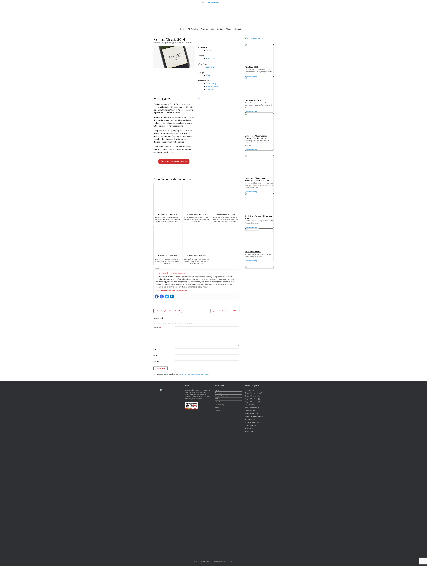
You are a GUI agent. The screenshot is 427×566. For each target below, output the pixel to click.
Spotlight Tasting (250, 422)
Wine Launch (249, 431)
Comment (157, 328)
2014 (208, 75)
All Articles (193, 29)
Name (156, 350)
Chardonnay (211, 83)
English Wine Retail (251, 399)
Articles (247, 390)
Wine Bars (248, 428)
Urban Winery (250, 425)
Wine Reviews (220, 402)
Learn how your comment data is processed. (195, 374)
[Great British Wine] (213, 12)
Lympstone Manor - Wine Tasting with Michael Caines (257, 179)
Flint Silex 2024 (251, 67)
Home (182, 29)
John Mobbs (177, 43)
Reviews (204, 29)
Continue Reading (251, 76)
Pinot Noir (210, 89)
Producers (218, 393)
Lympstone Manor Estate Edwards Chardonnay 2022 (256, 137)
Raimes (209, 50)
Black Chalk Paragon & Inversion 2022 (258, 217)
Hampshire (210, 58)
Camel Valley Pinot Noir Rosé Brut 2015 (167, 311)
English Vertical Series (252, 393)
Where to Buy (217, 29)
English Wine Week (251, 402)
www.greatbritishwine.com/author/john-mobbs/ (171, 290)
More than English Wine (253, 416)
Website (156, 362)
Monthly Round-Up (221, 396)
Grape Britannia (250, 408)
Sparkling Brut (212, 67)
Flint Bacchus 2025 (253, 100)
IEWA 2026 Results (253, 251)
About (228, 29)
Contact (237, 29)
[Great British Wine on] (267, 12)
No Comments (186, 43)
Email (155, 356)
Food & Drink (249, 405)
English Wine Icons (251, 396)
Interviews (248, 411)
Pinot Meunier (212, 86)
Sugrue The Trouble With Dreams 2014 (225, 311)
